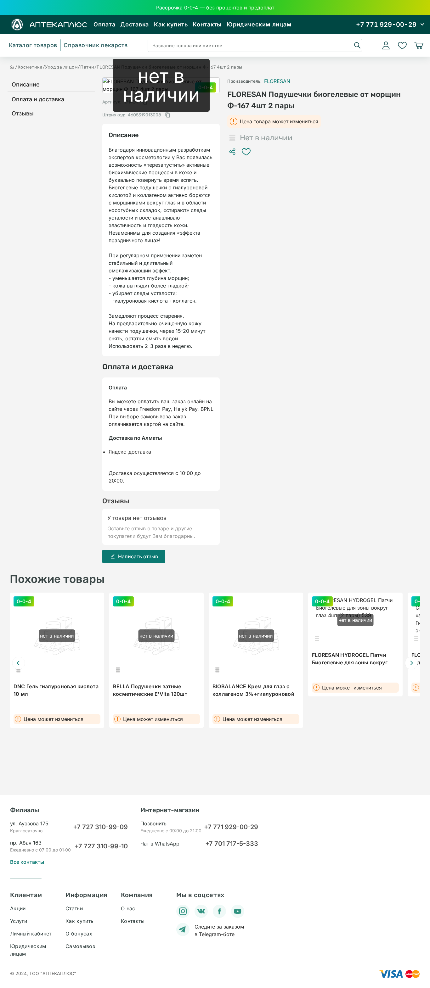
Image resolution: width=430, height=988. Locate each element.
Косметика (30, 67)
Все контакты (27, 862)
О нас (128, 908)
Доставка (134, 24)
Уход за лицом (61, 67)
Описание (26, 84)
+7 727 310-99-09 (100, 827)
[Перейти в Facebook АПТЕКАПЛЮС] (219, 911)
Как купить (171, 24)
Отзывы (23, 113)
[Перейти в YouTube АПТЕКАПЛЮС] (237, 911)
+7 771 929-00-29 (231, 827)
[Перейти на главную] (12, 67)
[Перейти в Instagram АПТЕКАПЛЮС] (183, 911)
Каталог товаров (33, 45)
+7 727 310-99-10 (101, 846)
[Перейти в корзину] (419, 45)
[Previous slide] (18, 663)
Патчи (87, 67)
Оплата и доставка (38, 99)
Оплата (104, 24)
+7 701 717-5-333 (231, 843)
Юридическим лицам (259, 24)
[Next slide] (411, 663)
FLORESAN (277, 81)
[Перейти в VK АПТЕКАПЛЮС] (201, 911)
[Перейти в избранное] (402, 45)
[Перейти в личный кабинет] (386, 45)
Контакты (207, 24)
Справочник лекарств (95, 45)
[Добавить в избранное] (246, 152)
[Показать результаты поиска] (357, 45)
